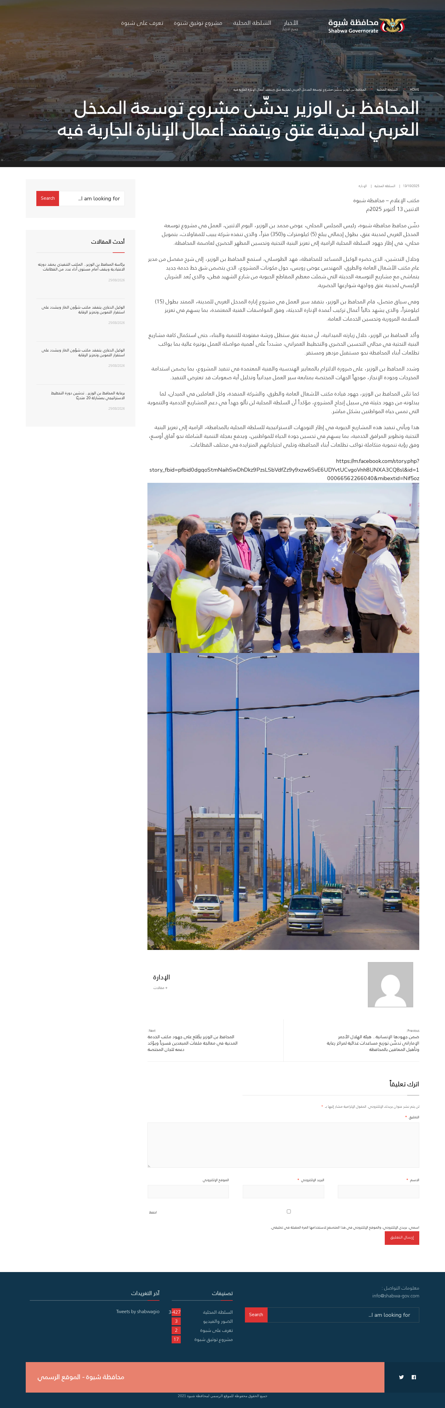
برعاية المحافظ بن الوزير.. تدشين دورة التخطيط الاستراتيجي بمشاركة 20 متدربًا (88, 395)
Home (414, 89)
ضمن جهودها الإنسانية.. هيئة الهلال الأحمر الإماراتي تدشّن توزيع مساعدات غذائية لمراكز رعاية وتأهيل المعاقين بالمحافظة (373, 1040)
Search (48, 198)
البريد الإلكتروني (310, 1180)
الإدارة (363, 186)
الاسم (412, 1180)
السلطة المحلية (252, 22)
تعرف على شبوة (142, 22)
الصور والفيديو (218, 1321)
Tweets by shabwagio (138, 1311)
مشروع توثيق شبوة (198, 22)
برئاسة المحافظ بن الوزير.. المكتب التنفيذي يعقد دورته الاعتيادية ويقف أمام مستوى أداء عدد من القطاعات (81, 266)
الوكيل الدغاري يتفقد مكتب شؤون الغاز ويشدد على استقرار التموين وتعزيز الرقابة (83, 309)
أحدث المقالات (108, 241)
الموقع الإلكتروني (216, 1180)
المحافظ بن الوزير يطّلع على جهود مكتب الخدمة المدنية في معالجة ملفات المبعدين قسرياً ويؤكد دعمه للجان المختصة (193, 1040)
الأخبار (290, 25)
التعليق (412, 1117)
